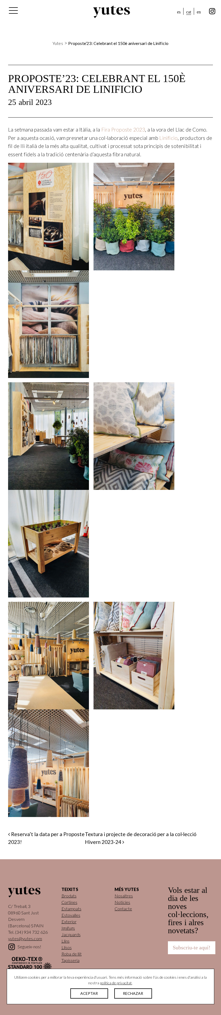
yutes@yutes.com (25, 938)
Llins (65, 940)
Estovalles (70, 915)
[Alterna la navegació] (12, 12)
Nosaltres (124, 895)
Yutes (111, 11)
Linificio (168, 138)
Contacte (123, 908)
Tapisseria (70, 960)
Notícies (122, 902)
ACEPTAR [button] (89, 993)
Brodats (69, 895)
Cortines (69, 902)
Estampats (71, 908)
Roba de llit (71, 953)
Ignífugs (68, 928)
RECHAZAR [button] (133, 993)
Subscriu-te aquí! (191, 947)
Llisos (66, 947)
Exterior (69, 921)
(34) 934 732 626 (31, 932)
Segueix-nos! (29, 946)
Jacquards (71, 934)
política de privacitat (116, 983)
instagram (212, 11)
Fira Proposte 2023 (123, 129)
